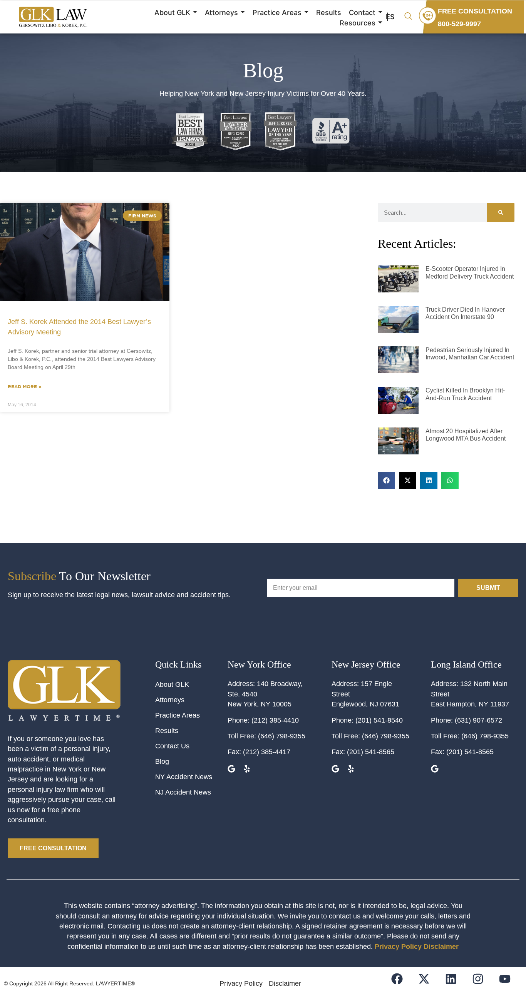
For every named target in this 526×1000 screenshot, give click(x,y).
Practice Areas (277, 12)
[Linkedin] (455, 983)
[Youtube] (509, 983)
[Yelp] (248, 770)
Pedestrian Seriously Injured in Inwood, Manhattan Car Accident (469, 354)
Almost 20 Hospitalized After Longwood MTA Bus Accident (465, 435)
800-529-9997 (459, 24)
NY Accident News (183, 777)
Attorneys (221, 12)
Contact (362, 12)
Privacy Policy (398, 946)
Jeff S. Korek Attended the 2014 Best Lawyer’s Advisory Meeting (79, 327)
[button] (408, 17)
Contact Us (172, 746)
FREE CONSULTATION (475, 11)
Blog (162, 761)
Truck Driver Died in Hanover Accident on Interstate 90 (465, 313)
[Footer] (428, 983)
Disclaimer (441, 946)
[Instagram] (482, 983)
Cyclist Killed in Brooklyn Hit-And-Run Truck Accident (465, 394)
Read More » (25, 386)
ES (390, 17)
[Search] (500, 212)
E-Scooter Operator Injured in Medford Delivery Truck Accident (469, 272)
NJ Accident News (183, 792)
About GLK (172, 12)
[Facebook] (401, 983)
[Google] (232, 770)
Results (328, 12)
